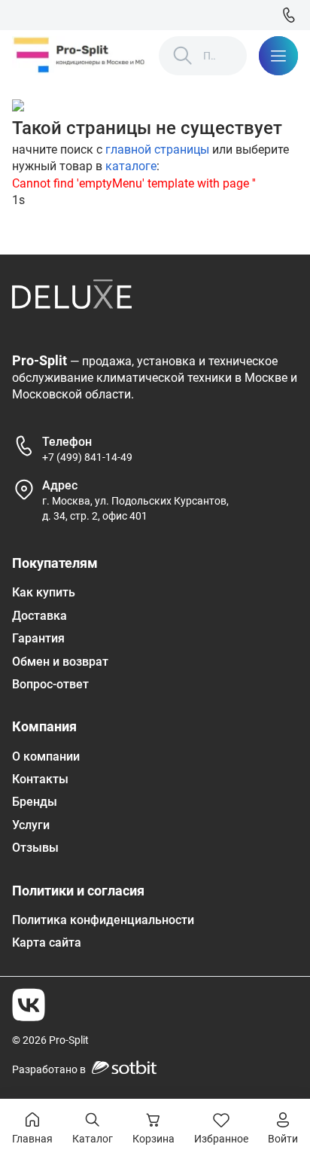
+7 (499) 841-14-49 (87, 457)
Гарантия (38, 638)
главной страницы (157, 149)
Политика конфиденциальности (103, 920)
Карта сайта (46, 942)
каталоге (131, 166)
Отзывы (35, 847)
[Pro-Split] (79, 55)
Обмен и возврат (60, 661)
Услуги (31, 825)
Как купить (43, 592)
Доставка (39, 616)
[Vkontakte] (28, 1004)
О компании (46, 756)
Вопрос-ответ (50, 684)
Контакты (40, 779)
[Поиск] (183, 56)
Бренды (34, 802)
